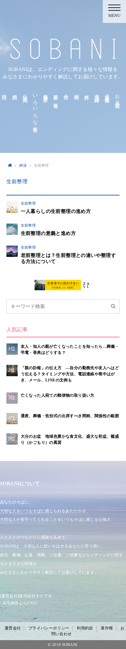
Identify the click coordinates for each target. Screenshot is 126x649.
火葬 (86, 91)
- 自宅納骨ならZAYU (19, 603)
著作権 (107, 628)
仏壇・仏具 (25, 93)
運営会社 (13, 628)
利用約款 (85, 628)
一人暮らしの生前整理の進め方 (56, 211)
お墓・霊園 (117, 96)
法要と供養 (55, 96)
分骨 (66, 91)
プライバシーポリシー (48, 628)
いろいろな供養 (35, 108)
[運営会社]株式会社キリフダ (26, 596)
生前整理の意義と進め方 (48, 233)
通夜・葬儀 (107, 93)
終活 (4, 91)
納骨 (76, 91)
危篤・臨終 (97, 93)
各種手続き (45, 96)
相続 (14, 91)
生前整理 (28, 203)
